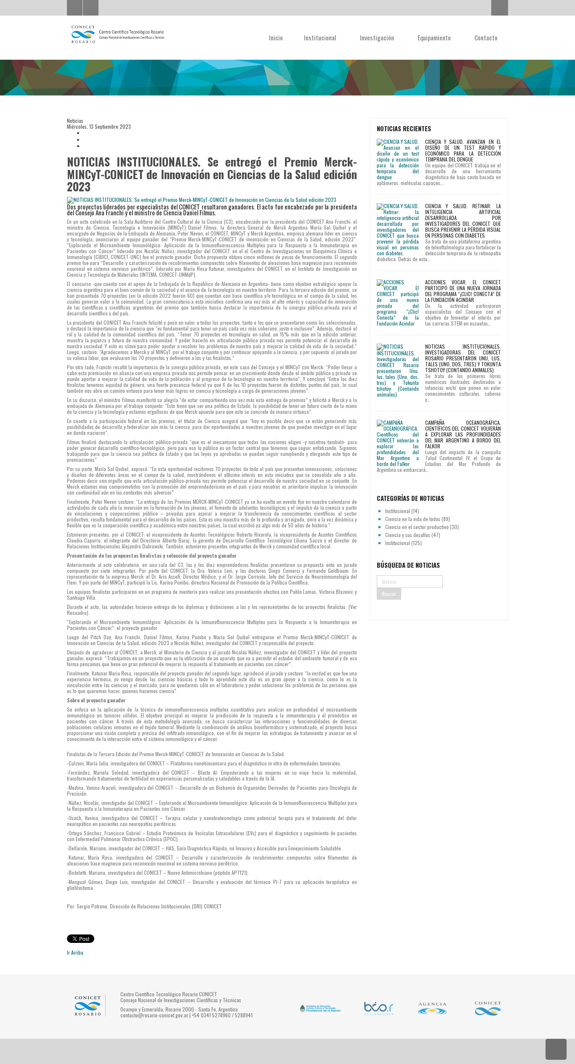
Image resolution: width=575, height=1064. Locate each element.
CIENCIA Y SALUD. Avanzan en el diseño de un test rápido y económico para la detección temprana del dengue (463, 150)
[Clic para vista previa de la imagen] (212, 200)
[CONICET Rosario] (117, 34)
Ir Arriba (75, 952)
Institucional (321, 37)
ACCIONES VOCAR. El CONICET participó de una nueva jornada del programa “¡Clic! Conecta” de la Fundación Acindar (463, 290)
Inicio (276, 37)
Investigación (378, 37)
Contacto (486, 37)
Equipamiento (435, 37)
